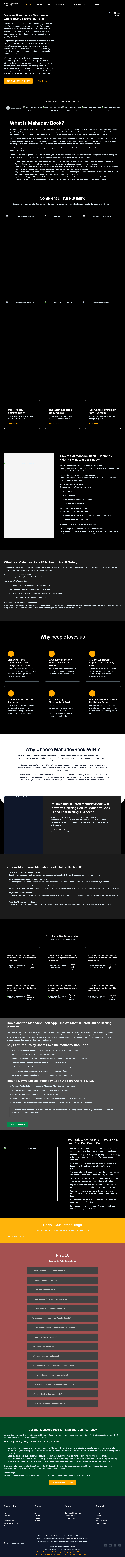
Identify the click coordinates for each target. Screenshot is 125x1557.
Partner (37, 1518)
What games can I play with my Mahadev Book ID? (51, 1318)
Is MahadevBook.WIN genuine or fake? (47, 1394)
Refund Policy (70, 1518)
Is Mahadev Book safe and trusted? (46, 1356)
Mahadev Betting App (82, 4)
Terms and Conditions (73, 1513)
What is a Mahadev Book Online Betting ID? (49, 1271)
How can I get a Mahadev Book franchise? (48, 1309)
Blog (97, 4)
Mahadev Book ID (62, 4)
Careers (37, 1521)
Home (28, 4)
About (48, 4)
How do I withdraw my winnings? (44, 1337)
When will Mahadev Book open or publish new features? (53, 1384)
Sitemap (72, 1546)
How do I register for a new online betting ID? (49, 1299)
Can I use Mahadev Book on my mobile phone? (50, 1375)
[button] (65, 188)
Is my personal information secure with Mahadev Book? (53, 1365)
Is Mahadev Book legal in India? (44, 1347)
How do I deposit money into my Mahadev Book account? (54, 1328)
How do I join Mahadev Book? (43, 1290)
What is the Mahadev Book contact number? (49, 1403)
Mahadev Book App (71, 1538)
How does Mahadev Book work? (44, 1280)
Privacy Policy (70, 1516)
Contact (39, 4)
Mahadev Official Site (77, 1544)
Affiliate (37, 1516)
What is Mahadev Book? (37, 123)
